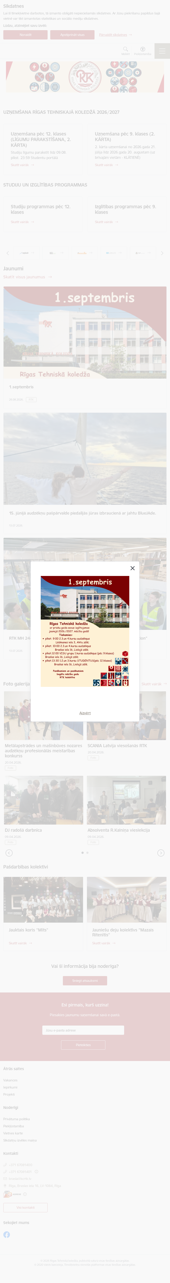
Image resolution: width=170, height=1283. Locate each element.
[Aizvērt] (133, 568)
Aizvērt (85, 713)
